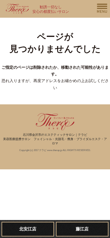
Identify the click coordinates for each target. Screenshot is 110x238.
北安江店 (27, 228)
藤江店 (82, 228)
